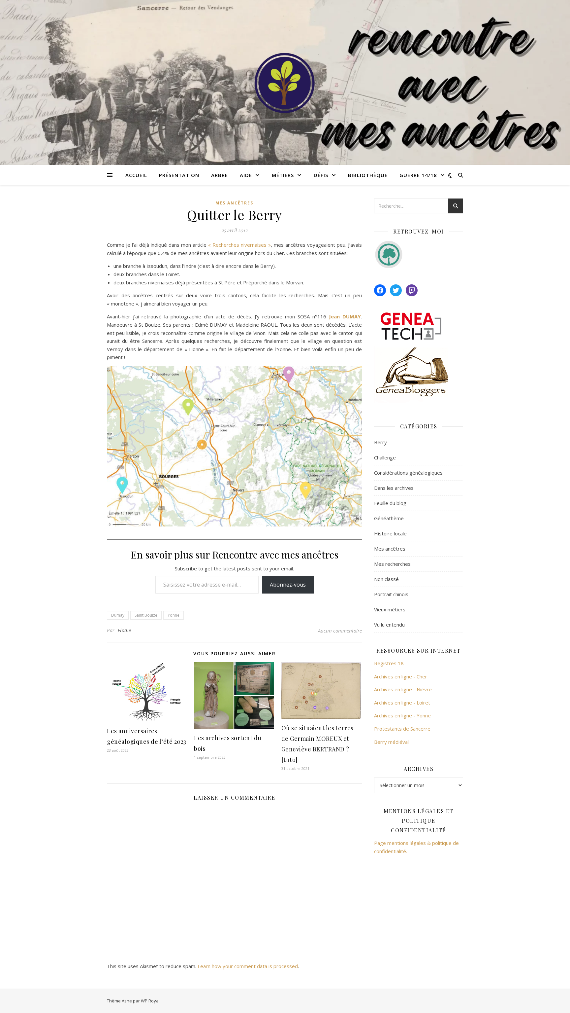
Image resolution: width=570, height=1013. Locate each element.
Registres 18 (389, 663)
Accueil (136, 175)
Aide (246, 175)
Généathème (389, 518)
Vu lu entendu (389, 624)
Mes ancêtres (234, 203)
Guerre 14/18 (418, 175)
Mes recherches (392, 564)
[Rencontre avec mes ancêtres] (285, 83)
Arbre (219, 175)
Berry (380, 442)
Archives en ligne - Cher (400, 676)
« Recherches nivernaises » (239, 244)
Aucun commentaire (340, 630)
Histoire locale (390, 533)
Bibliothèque (368, 175)
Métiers (283, 175)
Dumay (117, 615)
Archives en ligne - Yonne (402, 715)
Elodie (124, 630)
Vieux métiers (389, 609)
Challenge (385, 457)
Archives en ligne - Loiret (402, 702)
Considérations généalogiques (408, 472)
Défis (321, 175)
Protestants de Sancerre (402, 728)
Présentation (179, 175)
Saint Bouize (146, 615)
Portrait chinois (391, 594)
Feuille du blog (390, 503)
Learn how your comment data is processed (248, 966)
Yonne (173, 615)
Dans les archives (394, 488)
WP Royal (150, 1001)
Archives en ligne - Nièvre (403, 689)
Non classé (386, 579)
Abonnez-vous (288, 584)
